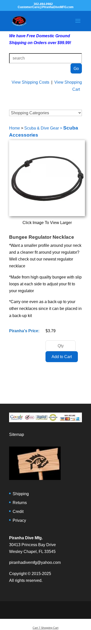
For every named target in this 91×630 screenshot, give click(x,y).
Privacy (19, 520)
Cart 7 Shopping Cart (45, 627)
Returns (20, 503)
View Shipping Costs (30, 82)
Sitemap (16, 434)
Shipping (21, 494)
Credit (18, 511)
